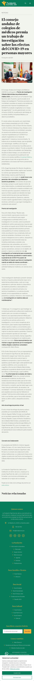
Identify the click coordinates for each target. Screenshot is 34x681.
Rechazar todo (17, 677)
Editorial (18, 618)
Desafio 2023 (17, 599)
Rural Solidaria (18, 588)
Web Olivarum (18, 642)
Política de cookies (15, 669)
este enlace (5, 485)
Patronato (18, 549)
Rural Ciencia (17, 574)
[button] (25, 3)
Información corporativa (18, 546)
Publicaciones (18, 563)
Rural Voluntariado (18, 591)
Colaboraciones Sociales (18, 596)
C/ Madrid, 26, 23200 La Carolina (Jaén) (18, 523)
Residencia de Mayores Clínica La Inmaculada (18, 645)
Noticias (18, 560)
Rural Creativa (18, 615)
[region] (17, 668)
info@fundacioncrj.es (18, 530)
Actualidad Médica (26, 157)
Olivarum (17, 576)
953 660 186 (18, 527)
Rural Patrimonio (17, 612)
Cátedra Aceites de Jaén (18, 648)
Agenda (18, 557)
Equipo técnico (18, 552)
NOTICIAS (5, 13)
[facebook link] (10, 535)
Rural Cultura (17, 610)
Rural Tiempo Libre (18, 593)
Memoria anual (18, 555)
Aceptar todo (17, 673)
